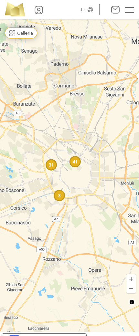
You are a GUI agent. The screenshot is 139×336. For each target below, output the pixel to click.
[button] (85, 9)
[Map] (69, 175)
